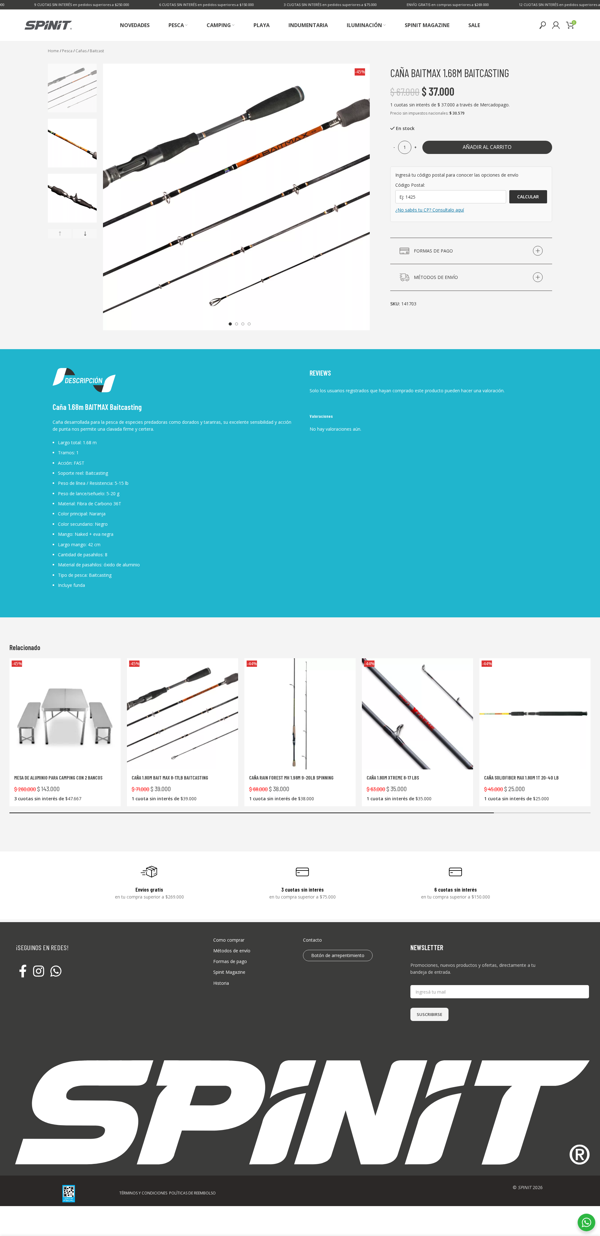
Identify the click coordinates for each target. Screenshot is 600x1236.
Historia (221, 983)
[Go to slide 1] (230, 324)
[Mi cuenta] (556, 25)
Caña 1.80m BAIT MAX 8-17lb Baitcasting (170, 777)
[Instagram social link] (38, 971)
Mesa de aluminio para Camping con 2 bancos (58, 777)
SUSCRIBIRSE (429, 1014)
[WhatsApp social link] (56, 971)
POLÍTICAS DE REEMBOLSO (192, 1193)
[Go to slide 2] (236, 324)
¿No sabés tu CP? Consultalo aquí (429, 210)
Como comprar (228, 940)
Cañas (81, 51)
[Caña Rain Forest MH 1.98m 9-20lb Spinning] (300, 713)
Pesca (67, 51)
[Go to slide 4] (249, 324)
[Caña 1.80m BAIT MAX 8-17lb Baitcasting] (182, 713)
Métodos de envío (231, 951)
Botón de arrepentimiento (337, 955)
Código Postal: (410, 185)
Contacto (312, 940)
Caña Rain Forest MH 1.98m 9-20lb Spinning (291, 777)
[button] (59, 233)
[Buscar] (542, 25)
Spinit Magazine (229, 972)
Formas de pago (230, 961)
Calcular (528, 197)
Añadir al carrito (487, 147)
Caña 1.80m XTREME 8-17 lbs (393, 777)
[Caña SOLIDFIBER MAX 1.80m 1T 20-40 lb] (535, 713)
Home (53, 51)
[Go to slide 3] (242, 324)
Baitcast (97, 51)
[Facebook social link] (23, 971)
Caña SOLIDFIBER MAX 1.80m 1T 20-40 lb (521, 777)
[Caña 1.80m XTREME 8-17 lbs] (417, 713)
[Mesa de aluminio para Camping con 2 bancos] (65, 713)
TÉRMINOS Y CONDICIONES (143, 1193)
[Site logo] (48, 25)
